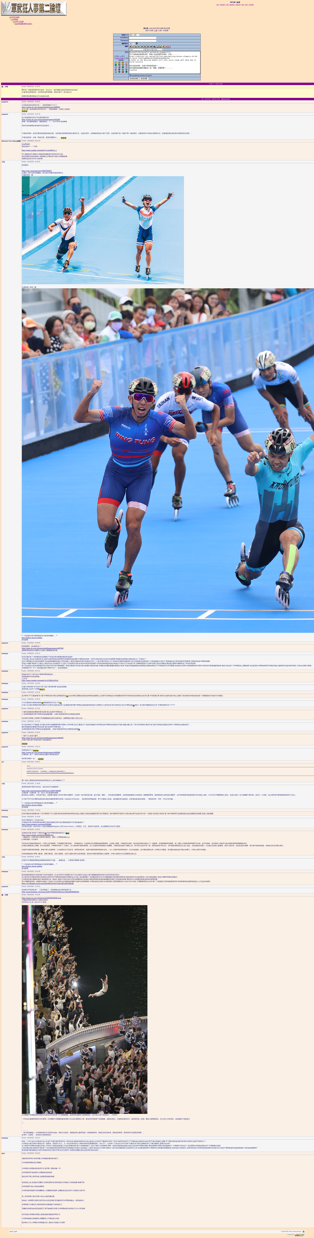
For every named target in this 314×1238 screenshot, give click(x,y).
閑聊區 (15, 19)
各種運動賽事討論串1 (24, 24)
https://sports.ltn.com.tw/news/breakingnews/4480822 (41, 107)
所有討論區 (16, 17)
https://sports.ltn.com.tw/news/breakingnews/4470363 (41, 119)
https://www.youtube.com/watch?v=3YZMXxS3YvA (40, 680)
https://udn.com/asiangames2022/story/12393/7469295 (41, 791)
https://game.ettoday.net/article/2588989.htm (38, 835)
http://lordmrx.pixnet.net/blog (32, 638)
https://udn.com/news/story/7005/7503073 (37, 171)
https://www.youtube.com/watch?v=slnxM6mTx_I (39, 150)
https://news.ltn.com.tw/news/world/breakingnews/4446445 (42, 738)
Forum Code (119, 58)
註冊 (155, 30)
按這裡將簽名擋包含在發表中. (142, 76)
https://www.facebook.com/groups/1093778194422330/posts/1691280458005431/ (50, 773)
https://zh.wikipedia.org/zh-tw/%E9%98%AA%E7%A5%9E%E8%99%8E (48, 883)
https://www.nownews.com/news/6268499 (36, 824)
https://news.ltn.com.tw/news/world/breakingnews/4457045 (42, 648)
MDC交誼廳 (19, 21)
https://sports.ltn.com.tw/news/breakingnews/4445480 (41, 752)
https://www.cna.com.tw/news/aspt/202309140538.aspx (41, 898)
